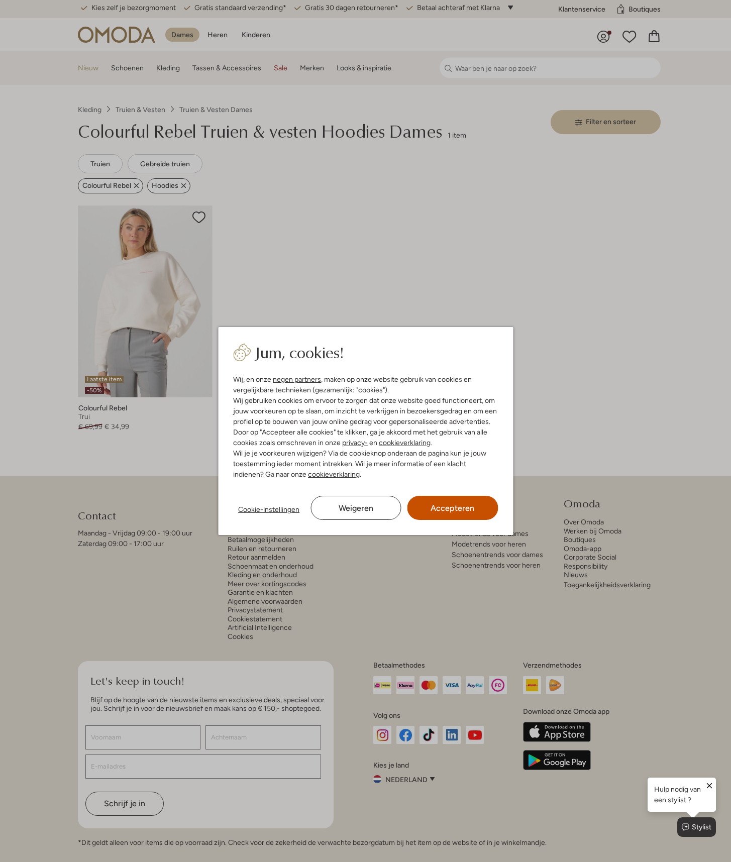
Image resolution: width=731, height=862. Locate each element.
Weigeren (356, 508)
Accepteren (452, 508)
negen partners (297, 379)
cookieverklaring (405, 443)
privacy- (355, 443)
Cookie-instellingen (268, 509)
